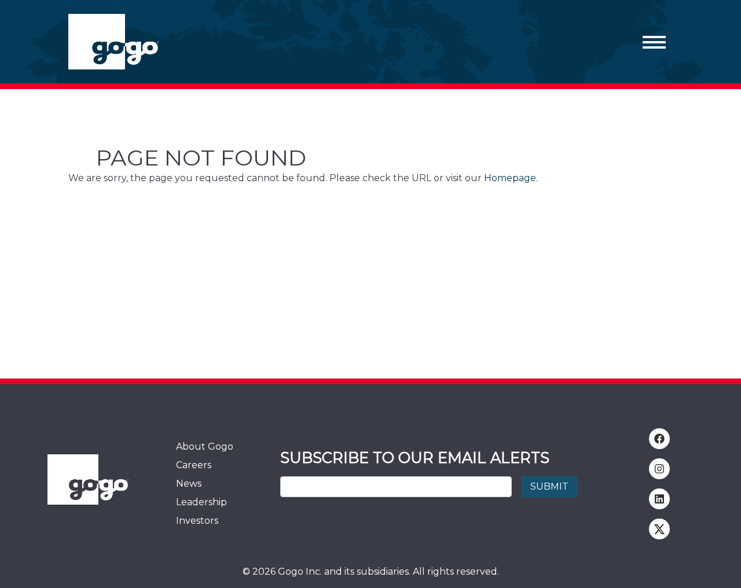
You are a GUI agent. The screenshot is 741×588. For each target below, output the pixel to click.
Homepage (510, 177)
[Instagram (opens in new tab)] (659, 468)
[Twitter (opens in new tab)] (659, 529)
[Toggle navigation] (654, 41)
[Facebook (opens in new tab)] (659, 438)
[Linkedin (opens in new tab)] (659, 498)
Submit (549, 486)
